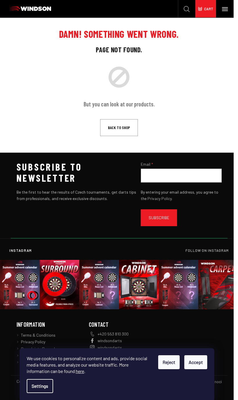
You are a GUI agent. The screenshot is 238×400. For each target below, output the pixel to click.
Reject (169, 362)
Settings (40, 386)
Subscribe (159, 217)
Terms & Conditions (38, 335)
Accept (196, 362)
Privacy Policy (159, 198)
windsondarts (110, 340)
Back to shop (119, 127)
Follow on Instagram (207, 250)
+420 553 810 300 (113, 333)
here (80, 371)
